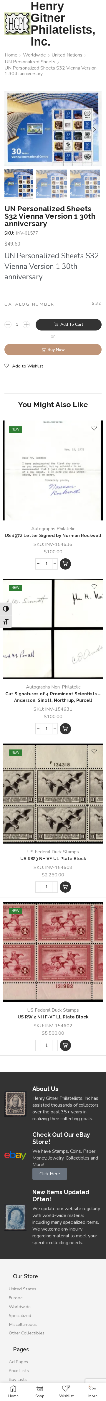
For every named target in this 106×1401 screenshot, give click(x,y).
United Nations (67, 55)
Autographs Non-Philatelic (53, 687)
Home (11, 55)
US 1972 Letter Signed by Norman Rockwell (53, 535)
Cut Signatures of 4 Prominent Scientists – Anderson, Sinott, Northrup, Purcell (53, 697)
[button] (11, 129)
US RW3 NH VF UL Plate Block (53, 858)
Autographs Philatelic (53, 528)
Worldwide (34, 55)
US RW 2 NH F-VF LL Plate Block (53, 1016)
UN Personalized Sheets (30, 62)
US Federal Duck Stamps (53, 852)
